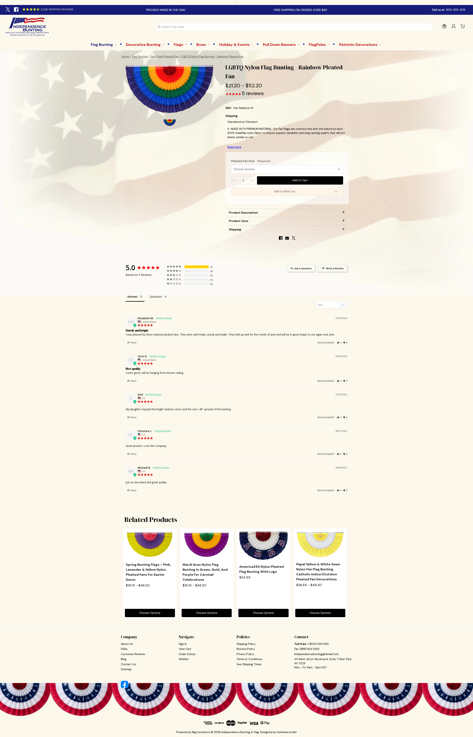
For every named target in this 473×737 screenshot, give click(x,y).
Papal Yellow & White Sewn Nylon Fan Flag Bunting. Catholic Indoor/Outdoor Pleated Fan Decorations (318, 571)
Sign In (183, 644)
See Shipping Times (249, 664)
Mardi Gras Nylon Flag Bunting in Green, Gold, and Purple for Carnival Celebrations (205, 572)
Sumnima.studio (287, 732)
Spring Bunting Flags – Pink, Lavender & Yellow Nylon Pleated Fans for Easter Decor (148, 572)
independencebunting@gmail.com (316, 654)
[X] (8, 10)
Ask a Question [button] (303, 268)
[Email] (287, 238)
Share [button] (133, 342)
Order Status (187, 654)
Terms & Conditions (249, 659)
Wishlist (184, 659)
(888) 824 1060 (309, 649)
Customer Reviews (133, 654)
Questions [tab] (156, 296)
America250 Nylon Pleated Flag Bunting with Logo (261, 569)
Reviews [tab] (132, 296)
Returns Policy (245, 649)
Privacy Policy (245, 654)
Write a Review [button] (334, 268)
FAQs (124, 649)
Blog (123, 659)
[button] (339, 342)
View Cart (185, 649)
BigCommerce (201, 732)
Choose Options (149, 613)
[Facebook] (16, 10)
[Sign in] (453, 27)
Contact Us (128, 664)
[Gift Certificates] (444, 27)
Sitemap (126, 669)
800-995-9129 (455, 10)
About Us (127, 644)
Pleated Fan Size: (250, 161)
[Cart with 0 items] (462, 26)
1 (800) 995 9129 (318, 644)
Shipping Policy (246, 644)
